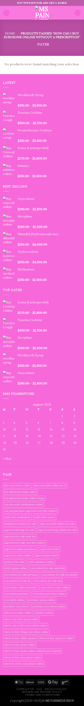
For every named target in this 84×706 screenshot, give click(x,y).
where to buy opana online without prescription (32, 651)
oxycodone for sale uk (17, 581)
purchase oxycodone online (49, 606)
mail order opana (44, 517)
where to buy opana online (19, 644)
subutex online (44, 612)
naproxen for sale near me (20, 536)
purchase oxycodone (16, 606)
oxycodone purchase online (49, 593)
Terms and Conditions (42, 694)
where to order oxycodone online (24, 663)
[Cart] (77, 13)
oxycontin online (14, 600)
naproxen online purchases (20, 549)
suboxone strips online (18, 612)
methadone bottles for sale (20, 523)
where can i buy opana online (21, 619)
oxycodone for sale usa (48, 581)
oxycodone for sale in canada (59, 574)
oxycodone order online (55, 587)
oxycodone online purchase (20, 587)
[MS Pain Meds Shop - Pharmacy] (42, 13)
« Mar (7, 458)
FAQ (39, 689)
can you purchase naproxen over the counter (30, 511)
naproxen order (49, 549)
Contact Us (25, 689)
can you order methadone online (23, 504)
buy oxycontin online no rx (50, 485)
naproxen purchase (46, 555)
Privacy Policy (56, 689)
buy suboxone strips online (20, 492)
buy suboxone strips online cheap (24, 498)
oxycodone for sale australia (47, 568)
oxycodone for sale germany (21, 574)
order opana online (15, 568)
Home (10, 33)
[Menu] (6, 13)
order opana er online (41, 562)
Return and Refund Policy (42, 691)
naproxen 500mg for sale (19, 530)
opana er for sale (14, 562)
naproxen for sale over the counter (24, 542)
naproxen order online (17, 555)
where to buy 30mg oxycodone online (26, 632)
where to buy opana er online (56, 638)
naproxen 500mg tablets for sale (57, 530)
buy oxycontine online (17, 485)
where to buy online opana (19, 638)
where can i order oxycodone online (25, 625)
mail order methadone (17, 517)
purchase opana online (41, 600)
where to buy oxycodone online (22, 657)
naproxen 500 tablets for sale (57, 523)
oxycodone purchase (16, 593)
